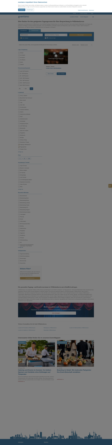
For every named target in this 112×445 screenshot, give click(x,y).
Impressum (91, 10)
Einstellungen (30, 9)
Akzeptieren (21, 9)
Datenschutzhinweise (83, 10)
